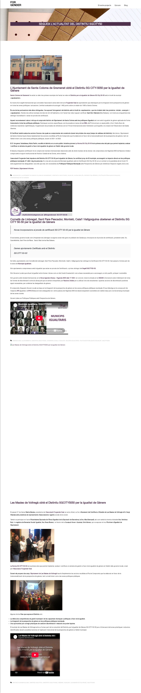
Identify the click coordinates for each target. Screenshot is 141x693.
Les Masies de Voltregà (78, 682)
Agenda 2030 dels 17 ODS (66, 278)
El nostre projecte (104, 5)
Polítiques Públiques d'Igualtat (109, 175)
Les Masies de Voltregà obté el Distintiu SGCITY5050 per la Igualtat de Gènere (58, 502)
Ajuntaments (26, 340)
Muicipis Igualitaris (72, 340)
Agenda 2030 (17, 340)
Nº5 (18, 291)
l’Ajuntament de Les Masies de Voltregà (43, 573)
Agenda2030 (17, 175)
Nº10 (30, 291)
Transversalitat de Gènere (19, 177)
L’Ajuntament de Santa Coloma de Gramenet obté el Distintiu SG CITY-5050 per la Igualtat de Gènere (67, 89)
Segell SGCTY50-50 (89, 268)
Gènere (60, 682)
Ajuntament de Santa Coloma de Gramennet (36, 175)
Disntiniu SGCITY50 (36, 682)
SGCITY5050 (106, 340)
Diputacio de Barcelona (21, 682)
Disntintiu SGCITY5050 (59, 175)
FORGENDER (15, 4)
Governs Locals (52, 340)
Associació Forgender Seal (55, 512)
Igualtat (70, 175)
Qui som (118, 5)
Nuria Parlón (78, 175)
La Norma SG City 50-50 (83, 143)
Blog (126, 5)
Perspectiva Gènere (91, 175)
